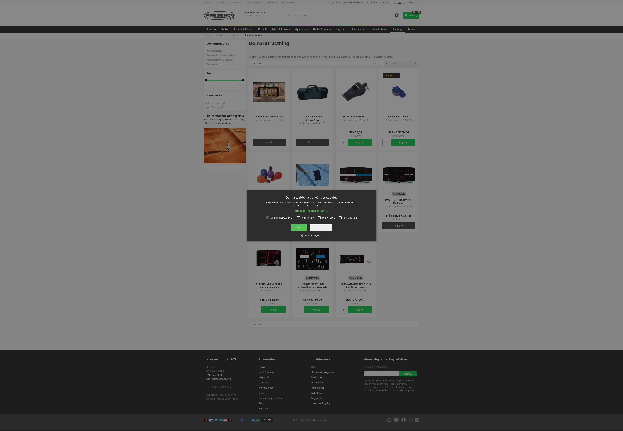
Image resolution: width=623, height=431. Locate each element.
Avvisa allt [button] (321, 227)
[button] (311, 211)
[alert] (311, 215)
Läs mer (345, 205)
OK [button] (298, 227)
